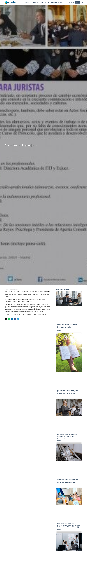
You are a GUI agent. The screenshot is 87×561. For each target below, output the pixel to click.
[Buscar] (82, 2)
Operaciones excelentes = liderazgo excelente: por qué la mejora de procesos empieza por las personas (67, 436)
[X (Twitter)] (73, 2)
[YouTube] (71, 2)
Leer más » (59, 330)
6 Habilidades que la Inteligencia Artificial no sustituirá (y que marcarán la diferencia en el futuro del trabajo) (68, 525)
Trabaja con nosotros (56, 2)
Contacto (77, 2)
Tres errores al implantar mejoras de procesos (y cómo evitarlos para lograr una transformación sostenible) (68, 480)
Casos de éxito (45, 2)
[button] (6, 319)
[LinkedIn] (69, 2)
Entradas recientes (63, 289)
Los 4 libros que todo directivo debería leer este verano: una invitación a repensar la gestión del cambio (68, 391)
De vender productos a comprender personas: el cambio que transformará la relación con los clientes (69, 326)
